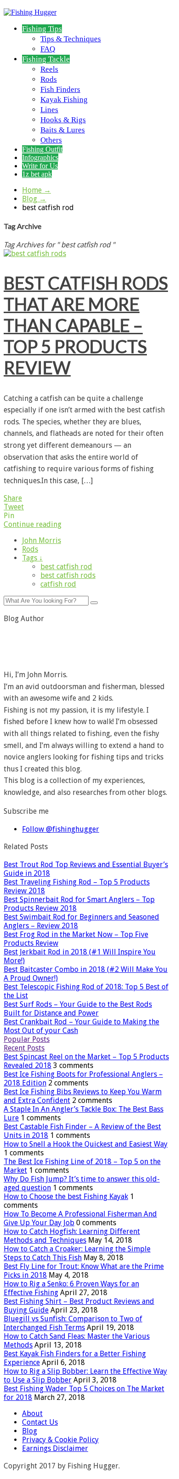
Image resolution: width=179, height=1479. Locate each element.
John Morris (41, 540)
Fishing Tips (42, 28)
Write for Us (40, 166)
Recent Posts (24, 1048)
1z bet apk (37, 174)
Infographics (40, 157)
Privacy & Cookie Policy (60, 1439)
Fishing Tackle (46, 59)
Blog (34, 198)
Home (36, 190)
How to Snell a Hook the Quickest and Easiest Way (86, 1144)
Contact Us (40, 1422)
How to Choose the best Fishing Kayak (66, 1196)
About (32, 1413)
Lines (49, 109)
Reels (49, 69)
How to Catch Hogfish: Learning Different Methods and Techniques (72, 1236)
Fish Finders (60, 89)
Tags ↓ (32, 558)
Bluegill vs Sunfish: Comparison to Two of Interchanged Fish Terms (73, 1323)
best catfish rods (67, 575)
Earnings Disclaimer (55, 1448)
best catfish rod (66, 566)
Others (51, 140)
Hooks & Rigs (63, 119)
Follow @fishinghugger (60, 829)
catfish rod (58, 584)
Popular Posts (27, 1039)
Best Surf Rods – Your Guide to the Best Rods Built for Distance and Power (78, 1008)
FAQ (47, 49)
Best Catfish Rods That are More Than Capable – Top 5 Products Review (86, 325)
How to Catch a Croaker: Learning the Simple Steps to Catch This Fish (77, 1253)
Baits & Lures (62, 130)
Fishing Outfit (42, 149)
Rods (48, 79)
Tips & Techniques (70, 38)
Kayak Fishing (64, 99)
